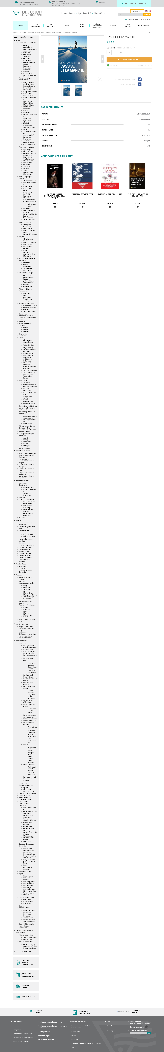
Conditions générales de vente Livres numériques (52, 1027)
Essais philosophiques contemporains (28, 281)
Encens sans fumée (26, 557)
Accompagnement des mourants (30, 417)
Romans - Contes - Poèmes (25, 324)
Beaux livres (23, 314)
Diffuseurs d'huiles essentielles (32, 734)
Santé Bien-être (22, 624)
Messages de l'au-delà (29, 421)
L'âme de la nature (25, 796)
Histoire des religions (27, 247)
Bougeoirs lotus (29, 854)
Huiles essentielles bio (32, 740)
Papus (25, 110)
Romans (26, 331)
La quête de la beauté (28, 660)
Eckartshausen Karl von (30, 98)
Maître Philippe (28, 105)
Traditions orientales (26, 147)
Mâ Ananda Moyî (32, 205)
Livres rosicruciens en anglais (26, 462)
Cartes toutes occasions (28, 816)
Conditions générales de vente (49, 1022)
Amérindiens (27, 587)
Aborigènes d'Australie (27, 225)
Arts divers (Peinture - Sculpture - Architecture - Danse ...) (28, 317)
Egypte (25, 64)
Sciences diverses (29, 308)
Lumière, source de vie (30, 656)
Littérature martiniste (26, 499)
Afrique (25, 585)
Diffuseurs (22, 632)
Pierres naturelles (29, 891)
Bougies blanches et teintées (29, 857)
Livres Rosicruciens (23, 451)
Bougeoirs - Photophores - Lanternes (28, 850)
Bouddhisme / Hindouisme (28, 156)
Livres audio (23, 336)
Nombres (22, 517)
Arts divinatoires (24, 432)
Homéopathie (28, 355)
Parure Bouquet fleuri (31, 752)
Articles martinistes (26, 942)
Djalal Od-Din (28, 192)
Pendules (26, 916)
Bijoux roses (27, 887)
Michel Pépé (27, 615)
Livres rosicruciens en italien (26, 469)
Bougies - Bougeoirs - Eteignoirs (27, 845)
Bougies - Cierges (25, 570)
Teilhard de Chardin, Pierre (28, 142)
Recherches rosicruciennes (24, 458)
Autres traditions (25, 222)
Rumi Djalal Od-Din (30, 214)
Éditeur (74, 1036)
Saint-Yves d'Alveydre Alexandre (27, 120)
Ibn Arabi (26, 194)
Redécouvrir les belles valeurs (32, 769)
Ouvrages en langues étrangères (26, 434)
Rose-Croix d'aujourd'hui (27, 453)
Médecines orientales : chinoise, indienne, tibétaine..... (30, 365)
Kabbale (26, 72)
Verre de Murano (29, 893)
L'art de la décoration (26, 897)
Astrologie (27, 51)
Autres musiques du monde (29, 598)
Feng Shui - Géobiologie (27, 430)
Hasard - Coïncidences (28, 401)
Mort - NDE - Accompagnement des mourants (27, 412)
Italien (25, 444)
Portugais (26, 445)
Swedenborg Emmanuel (27, 138)
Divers (25, 617)
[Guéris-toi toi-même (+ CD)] (110, 176)
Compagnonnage (29, 62)
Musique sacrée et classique (25, 578)
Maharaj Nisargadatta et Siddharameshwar (29, 200)
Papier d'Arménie (25, 638)
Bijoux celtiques (31, 757)
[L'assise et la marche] (72, 59)
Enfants (21, 906)
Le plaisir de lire (28, 675)
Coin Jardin (27, 900)
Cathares (26, 53)
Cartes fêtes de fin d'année (30, 833)
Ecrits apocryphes (29, 243)
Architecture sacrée (30, 49)
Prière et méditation (27, 296)
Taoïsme (26, 166)
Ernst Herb (27, 609)
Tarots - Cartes (28, 918)
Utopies (26, 285)
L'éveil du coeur (29, 649)
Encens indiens (24, 530)
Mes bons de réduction (21, 1041)
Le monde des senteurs (28, 723)
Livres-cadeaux (24, 448)
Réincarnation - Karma (27, 426)
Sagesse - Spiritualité (27, 265)
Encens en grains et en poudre (27, 527)
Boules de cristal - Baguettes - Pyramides (29, 912)
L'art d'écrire (23, 801)
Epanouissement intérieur (28, 406)
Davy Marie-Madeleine (27, 89)
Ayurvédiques (28, 533)
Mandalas (26, 293)
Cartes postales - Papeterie (25, 804)
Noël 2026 (22, 643)
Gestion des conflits (27, 397)
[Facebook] (144, 79)
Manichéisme (28, 161)
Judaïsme (26, 252)
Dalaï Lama (27, 186)
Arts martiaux (28, 151)
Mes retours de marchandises (23, 1038)
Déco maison (28, 901)
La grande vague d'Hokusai (31, 696)
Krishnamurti (27, 196)
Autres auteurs (28, 277)
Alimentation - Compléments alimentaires (28, 342)
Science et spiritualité (26, 303)
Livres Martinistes (22, 481)
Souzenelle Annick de (29, 132)
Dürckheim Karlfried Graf (28, 94)
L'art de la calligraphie (32, 672)
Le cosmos (32, 709)
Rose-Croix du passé (26, 455)
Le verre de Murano (32, 748)
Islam (25, 250)
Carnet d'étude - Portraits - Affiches (30, 945)
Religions (22, 236)
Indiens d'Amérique (30, 234)
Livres (18, 40)
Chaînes (26, 895)
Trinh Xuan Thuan (29, 311)
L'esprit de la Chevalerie (27, 794)
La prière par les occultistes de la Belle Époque (54, 196)
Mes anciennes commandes (22, 1034)
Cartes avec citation (27, 823)
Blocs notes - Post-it (30, 808)
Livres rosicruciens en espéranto (26, 477)
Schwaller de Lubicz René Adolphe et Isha (29, 125)
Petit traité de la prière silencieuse (137, 195)
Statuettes (27, 903)
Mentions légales (44, 1036)
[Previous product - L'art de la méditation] (149, 32)
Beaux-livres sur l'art (32, 668)
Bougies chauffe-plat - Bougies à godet (29, 861)
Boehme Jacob (28, 84)
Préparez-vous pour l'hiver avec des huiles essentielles (26, 628)
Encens (18, 520)
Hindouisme (27, 245)
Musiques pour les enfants (25, 602)
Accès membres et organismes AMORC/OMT (140, 1022)
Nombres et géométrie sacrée (29, 74)
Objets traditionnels (26, 785)
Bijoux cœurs (28, 876)
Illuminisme (23, 485)
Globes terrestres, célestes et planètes (26, 798)
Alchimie (26, 45)
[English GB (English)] (146, 11)
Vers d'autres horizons (28, 683)
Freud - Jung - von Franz (29, 393)
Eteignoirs (22, 572)
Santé (21, 338)
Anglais (25, 438)
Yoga (25, 170)
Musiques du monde (26, 583)
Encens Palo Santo (25, 548)
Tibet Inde (27, 589)
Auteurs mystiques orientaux (25, 177)
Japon (25, 591)
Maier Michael (28, 103)
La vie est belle (28, 653)
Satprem (26, 216)
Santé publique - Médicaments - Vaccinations (29, 374)
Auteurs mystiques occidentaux (25, 79)
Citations (26, 263)
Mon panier (17, 1030)
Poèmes (26, 329)
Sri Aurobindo (28, 218)
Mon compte (17, 1022)
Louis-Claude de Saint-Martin (29, 503)
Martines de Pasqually (27, 506)
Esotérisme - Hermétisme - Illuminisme (28, 68)
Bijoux (25, 744)
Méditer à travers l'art (82, 194)
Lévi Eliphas (27, 101)
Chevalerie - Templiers (27, 55)
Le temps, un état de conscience (29, 716)
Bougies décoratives (27, 866)
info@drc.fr (103, 2)
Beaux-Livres (28, 677)
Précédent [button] (42, 59)
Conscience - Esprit (30, 306)
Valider (147, 15)
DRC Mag (110, 1031)
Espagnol (26, 440)
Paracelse (26, 112)
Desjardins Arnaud (30, 92)
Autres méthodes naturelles (29, 350)
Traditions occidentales (27, 43)
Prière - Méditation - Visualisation (26, 290)
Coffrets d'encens (25, 553)
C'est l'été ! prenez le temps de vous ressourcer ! (26, 926)
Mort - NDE (27, 424)
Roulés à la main (29, 537)
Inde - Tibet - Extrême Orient (28, 790)
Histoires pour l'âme (31, 773)
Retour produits (43, 1032)
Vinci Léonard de (29, 145)
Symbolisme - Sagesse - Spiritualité (27, 259)
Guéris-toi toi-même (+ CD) (110, 194)
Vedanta (26, 168)
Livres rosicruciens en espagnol (26, 465)
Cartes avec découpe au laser (29, 820)
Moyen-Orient (28, 593)
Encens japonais (25, 543)
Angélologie (27, 47)
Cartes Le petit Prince (28, 829)
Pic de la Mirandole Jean (30, 115)
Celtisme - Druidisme (27, 59)
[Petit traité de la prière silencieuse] (137, 176)
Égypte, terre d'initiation (28, 702)
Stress (25, 378)
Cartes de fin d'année (27, 780)
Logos (25, 611)
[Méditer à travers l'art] (82, 176)
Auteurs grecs (28, 275)
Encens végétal (24, 550)
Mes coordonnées (19, 1026)
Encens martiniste (29, 948)
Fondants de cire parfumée (32, 729)
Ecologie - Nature (25, 428)
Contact (74, 1047)
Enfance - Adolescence (27, 389)
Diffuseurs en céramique (27, 634)
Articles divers (28, 939)
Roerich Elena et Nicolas (29, 211)
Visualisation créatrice (27, 300)
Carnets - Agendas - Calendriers (30, 812)
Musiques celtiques (30, 595)
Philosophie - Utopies (26, 273)
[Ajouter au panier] (55, 207)
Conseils (109, 1026)
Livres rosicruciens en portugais (26, 473)
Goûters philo (28, 286)
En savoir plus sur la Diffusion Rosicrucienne (82, 1027)
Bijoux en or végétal (27, 879)
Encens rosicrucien (30, 719)
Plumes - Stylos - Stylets (29, 839)
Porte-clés (27, 841)
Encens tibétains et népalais (25, 540)
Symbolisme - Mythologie (28, 269)
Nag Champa (28, 535)
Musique (22, 321)
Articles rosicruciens (26, 935)
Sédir (25, 129)
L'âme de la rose (29, 651)
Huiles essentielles (25, 636)
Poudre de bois (24, 551)
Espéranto (27, 442)
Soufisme (26, 165)
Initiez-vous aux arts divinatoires (29, 921)
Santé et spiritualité (30, 370)
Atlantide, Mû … (29, 228)
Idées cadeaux (21, 641)
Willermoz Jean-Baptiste (29, 510)
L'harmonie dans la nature (30, 680)
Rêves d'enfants (29, 764)
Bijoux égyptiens (29, 881)
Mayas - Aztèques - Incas (30, 231)
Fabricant (75, 1039)
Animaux (26, 383)
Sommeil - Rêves (29, 404)
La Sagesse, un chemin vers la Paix (30, 646)
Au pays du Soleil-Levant (29, 687)
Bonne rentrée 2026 (23, 951)
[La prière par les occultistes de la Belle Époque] (55, 176)
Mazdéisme (27, 163)
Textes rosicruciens (30, 937)
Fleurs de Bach (28, 353)
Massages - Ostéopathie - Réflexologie (28, 359)
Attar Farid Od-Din (29, 153)
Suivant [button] (102, 59)
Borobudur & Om (29, 889)
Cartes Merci (27, 826)
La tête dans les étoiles (29, 705)
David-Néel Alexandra (27, 189)
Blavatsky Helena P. (29, 184)
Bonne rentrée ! (24, 783)
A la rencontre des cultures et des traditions (86, 1043)
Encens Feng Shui (25, 555)
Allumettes (23, 566)
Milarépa (26, 208)
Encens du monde (29, 721)
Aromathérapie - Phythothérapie (29, 347)
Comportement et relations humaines (30, 385)
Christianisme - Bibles (28, 240)
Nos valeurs (76, 1032)
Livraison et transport (46, 1039)
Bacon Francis (28, 82)
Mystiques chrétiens (27, 108)
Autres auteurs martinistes (28, 514)
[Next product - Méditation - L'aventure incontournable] (150, 32)
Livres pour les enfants (27, 408)
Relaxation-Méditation (27, 605)
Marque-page (28, 836)
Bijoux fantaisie (31, 761)
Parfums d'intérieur (26, 871)
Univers (26, 309)
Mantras (22, 581)
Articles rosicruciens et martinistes (24, 932)
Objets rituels (21, 564)
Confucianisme (28, 159)
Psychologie (23, 380)
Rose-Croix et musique (27, 619)
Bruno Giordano (29, 86)
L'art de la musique (31, 664)
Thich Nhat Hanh (29, 220)
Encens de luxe (28, 545)
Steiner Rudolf (28, 135)
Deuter (25, 607)
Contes (25, 328)
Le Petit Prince (30, 712)
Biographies (23, 334)
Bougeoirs (22, 568)
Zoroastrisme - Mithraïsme (28, 173)
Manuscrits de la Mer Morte (29, 255)
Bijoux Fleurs (28, 885)
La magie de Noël (29, 777)
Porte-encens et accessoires (24, 560)
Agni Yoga (27, 149)
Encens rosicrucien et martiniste (26, 524)
